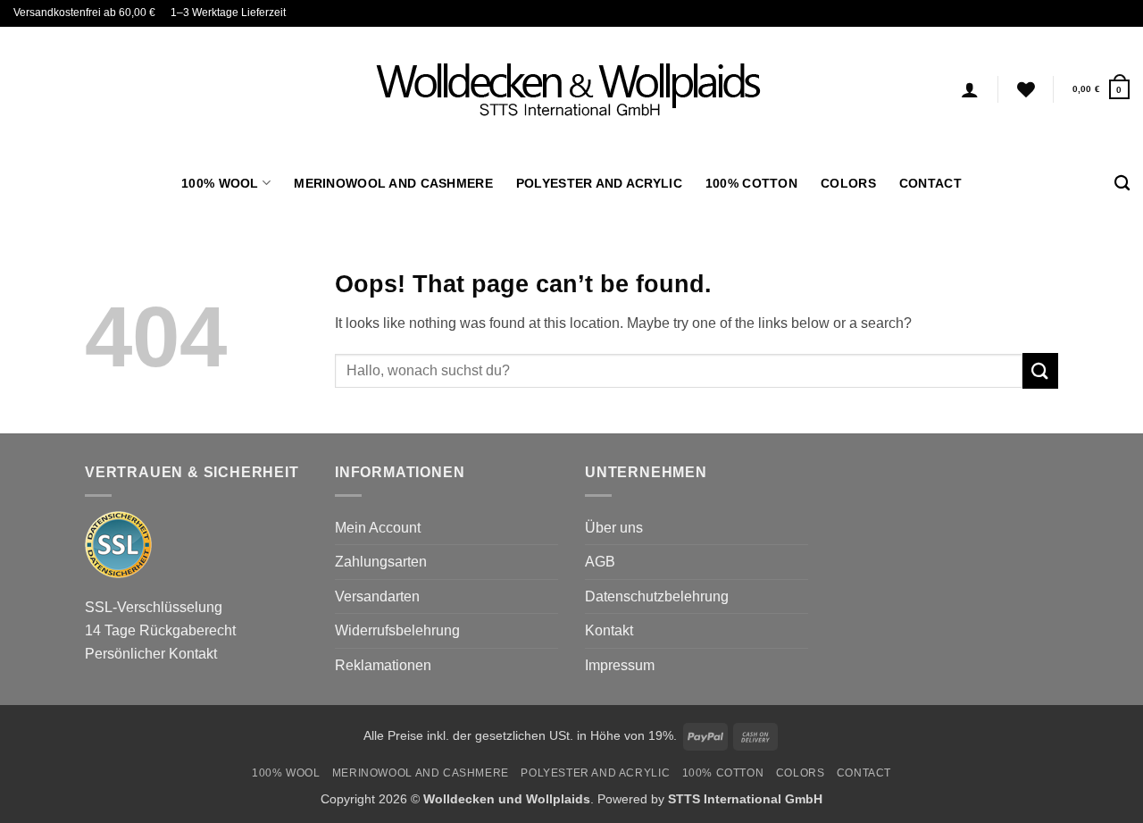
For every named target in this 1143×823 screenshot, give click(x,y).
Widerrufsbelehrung (397, 630)
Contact (930, 183)
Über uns (614, 527)
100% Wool (220, 183)
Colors (848, 183)
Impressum (620, 665)
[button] (1101, 89)
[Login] (970, 89)
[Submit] (1040, 370)
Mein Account (378, 527)
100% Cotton (751, 183)
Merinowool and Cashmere (393, 183)
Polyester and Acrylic (599, 183)
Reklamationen (383, 665)
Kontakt (609, 630)
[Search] (1122, 183)
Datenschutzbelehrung (657, 596)
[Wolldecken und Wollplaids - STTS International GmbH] (571, 89)
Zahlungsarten (381, 561)
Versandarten (377, 596)
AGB (600, 561)
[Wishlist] (1026, 89)
